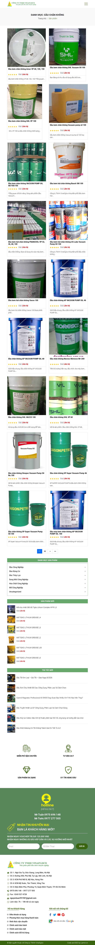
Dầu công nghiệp (16, 567)
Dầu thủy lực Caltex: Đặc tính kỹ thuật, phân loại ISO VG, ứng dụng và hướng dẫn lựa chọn (50, 718)
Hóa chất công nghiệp (18, 583)
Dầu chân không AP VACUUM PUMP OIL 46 (68, 300)
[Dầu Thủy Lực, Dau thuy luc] (21, 4)
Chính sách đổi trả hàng (19, 933)
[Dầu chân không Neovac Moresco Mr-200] (68, 337)
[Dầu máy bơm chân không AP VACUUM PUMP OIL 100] (68, 510)
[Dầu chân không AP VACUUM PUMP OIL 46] (68, 279)
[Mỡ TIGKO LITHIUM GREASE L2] (11, 639)
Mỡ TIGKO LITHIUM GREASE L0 (28, 658)
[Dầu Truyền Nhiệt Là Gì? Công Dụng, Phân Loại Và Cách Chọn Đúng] (11, 708)
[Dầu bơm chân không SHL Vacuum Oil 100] (67, 47)
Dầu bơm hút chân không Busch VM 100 (66, 183)
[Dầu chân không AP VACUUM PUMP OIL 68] (26, 337)
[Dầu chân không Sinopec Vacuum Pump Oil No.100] (26, 451)
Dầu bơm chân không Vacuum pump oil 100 (68, 125)
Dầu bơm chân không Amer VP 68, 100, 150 (26, 69)
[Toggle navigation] (86, 4)
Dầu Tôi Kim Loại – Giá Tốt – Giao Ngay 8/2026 (34, 678)
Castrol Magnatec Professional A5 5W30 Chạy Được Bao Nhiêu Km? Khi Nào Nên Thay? (49, 698)
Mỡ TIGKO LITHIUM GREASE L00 (29, 648)
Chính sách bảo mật (18, 929)
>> (55, 551)
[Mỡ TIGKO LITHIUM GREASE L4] (11, 619)
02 (45, 551)
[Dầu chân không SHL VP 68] (68, 395)
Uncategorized (15, 592)
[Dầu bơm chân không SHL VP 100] (24, 101)
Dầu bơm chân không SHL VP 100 (22, 121)
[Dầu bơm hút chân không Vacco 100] (26, 279)
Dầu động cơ (14, 571)
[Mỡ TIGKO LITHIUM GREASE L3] (11, 629)
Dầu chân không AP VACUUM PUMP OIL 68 (26, 359)
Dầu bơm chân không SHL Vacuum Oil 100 (67, 67)
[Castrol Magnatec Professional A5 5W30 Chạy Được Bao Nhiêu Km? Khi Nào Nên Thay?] (11, 698)
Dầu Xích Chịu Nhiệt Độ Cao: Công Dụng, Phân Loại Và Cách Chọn (41, 688)
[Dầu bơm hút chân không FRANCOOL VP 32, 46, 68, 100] (26, 220)
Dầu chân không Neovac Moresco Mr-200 (67, 359)
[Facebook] (50, 914)
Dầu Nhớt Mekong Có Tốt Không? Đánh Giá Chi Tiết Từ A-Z (38, 728)
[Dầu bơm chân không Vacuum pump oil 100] (68, 103)
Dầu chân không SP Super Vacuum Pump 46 (68, 473)
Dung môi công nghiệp (18, 579)
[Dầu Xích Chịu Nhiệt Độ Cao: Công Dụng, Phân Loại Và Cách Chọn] (11, 688)
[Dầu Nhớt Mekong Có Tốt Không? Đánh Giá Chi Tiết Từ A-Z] (11, 728)
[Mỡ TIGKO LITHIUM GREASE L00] (11, 649)
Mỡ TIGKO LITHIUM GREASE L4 (28, 617)
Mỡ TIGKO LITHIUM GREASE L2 (28, 638)
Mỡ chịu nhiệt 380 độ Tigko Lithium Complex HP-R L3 (36, 607)
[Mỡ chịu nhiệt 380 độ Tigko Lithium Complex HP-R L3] (11, 609)
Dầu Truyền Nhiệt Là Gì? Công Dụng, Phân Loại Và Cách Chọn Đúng (41, 708)
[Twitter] (54, 914)
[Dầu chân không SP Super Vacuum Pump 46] (68, 451)
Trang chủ (42, 18)
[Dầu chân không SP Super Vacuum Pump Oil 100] (26, 510)
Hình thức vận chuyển (18, 921)
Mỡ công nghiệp (16, 588)
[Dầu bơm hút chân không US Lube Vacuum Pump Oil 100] (68, 220)
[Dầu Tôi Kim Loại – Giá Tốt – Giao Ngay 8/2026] (11, 678)
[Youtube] (58, 914)
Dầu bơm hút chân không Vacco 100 (23, 300)
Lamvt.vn (84, 943)
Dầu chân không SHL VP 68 (61, 417)
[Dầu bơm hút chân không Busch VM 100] (68, 162)
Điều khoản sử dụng (18, 914)
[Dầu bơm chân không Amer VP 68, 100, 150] (26, 47)
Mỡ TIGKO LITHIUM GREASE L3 (28, 628)
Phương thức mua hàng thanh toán (24, 918)
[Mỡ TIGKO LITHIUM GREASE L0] (11, 659)
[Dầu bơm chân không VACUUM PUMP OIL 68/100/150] (26, 162)
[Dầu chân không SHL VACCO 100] (26, 395)
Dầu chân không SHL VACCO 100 (22, 417)
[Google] (63, 914)
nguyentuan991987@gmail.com (23, 898)
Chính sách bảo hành (18, 925)
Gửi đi (82, 846)
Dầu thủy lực (15, 575)
